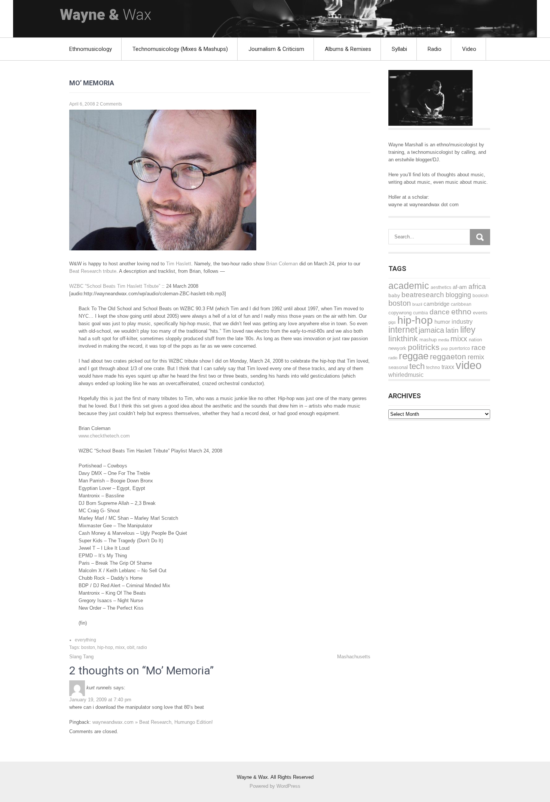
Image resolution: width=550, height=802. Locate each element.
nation (475, 339)
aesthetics (441, 287)
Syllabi (399, 49)
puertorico (459, 348)
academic (408, 286)
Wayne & (105, 15)
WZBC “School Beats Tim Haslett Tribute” (114, 286)
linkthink (403, 338)
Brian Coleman (282, 263)
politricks (424, 347)
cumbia (420, 312)
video (469, 365)
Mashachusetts (353, 656)
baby (394, 295)
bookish (481, 295)
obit (130, 647)
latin (452, 330)
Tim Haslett (178, 263)
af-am (460, 287)
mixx (120, 647)
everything (85, 640)
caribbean (461, 304)
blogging (458, 295)
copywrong (400, 312)
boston (88, 647)
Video (469, 49)
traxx (447, 366)
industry (462, 321)
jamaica (431, 330)
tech (417, 366)
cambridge (436, 304)
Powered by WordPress (275, 786)
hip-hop (105, 647)
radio (142, 647)
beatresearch (422, 295)
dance (440, 312)
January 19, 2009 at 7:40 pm (100, 699)
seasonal (398, 367)
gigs (392, 322)
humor (442, 322)
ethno (461, 311)
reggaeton (448, 356)
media (443, 340)
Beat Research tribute (92, 271)
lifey (468, 330)
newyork (397, 348)
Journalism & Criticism (276, 49)
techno (433, 367)
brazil (417, 304)
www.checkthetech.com (104, 436)
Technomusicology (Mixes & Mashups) (180, 49)
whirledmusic (406, 375)
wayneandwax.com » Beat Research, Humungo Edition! (152, 722)
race (478, 347)
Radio (434, 49)
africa (477, 286)
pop (444, 348)
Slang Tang (81, 656)
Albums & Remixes (348, 49)
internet (402, 330)
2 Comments (109, 104)
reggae (413, 356)
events (480, 312)
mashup (428, 339)
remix (476, 357)
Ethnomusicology (90, 49)
